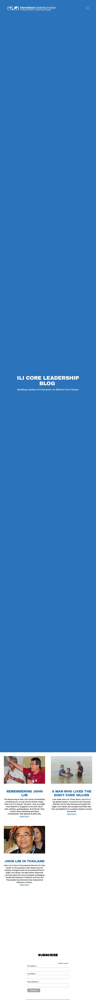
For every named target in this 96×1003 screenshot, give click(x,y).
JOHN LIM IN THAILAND (24, 861)
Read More (24, 816)
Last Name (31, 974)
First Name (32, 966)
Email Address (33, 982)
